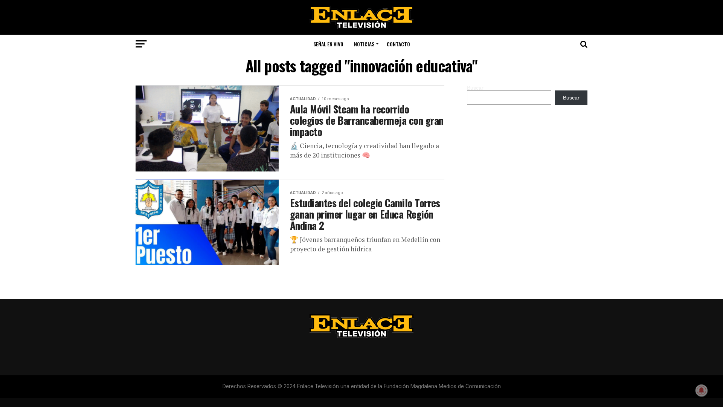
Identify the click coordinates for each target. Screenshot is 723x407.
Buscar (475, 88)
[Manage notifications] (702, 390)
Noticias (364, 44)
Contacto (398, 44)
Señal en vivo (328, 44)
